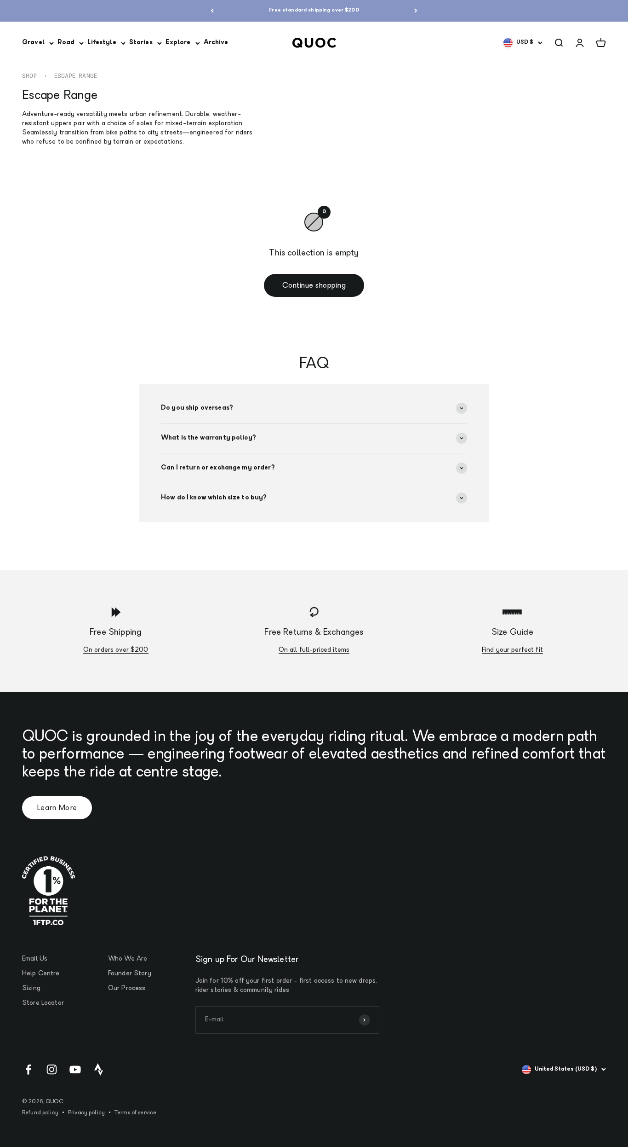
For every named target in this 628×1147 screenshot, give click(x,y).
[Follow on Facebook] (28, 1069)
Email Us (34, 959)
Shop (29, 76)
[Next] (415, 10)
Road (66, 42)
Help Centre (41, 973)
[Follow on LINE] (98, 1069)
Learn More (57, 808)
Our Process (127, 988)
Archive (216, 42)
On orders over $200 (115, 650)
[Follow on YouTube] (75, 1069)
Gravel (33, 42)
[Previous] (212, 10)
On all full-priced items (314, 650)
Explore (178, 42)
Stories (141, 42)
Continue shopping (314, 286)
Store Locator (43, 1003)
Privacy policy (86, 1113)
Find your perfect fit (512, 650)
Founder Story (129, 973)
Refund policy (40, 1113)
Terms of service (135, 1113)
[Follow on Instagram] (52, 1069)
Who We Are (127, 959)
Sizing (31, 988)
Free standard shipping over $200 (314, 10)
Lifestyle (101, 42)
